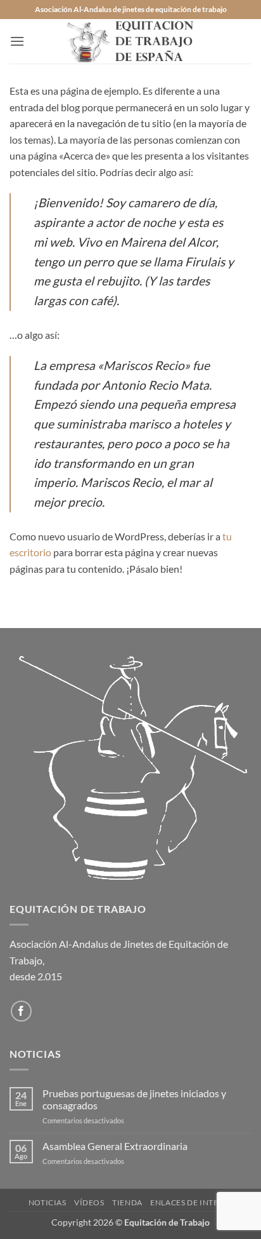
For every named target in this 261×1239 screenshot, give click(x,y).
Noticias (48, 1202)
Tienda (127, 1202)
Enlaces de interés (191, 1202)
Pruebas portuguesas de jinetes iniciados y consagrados (134, 1099)
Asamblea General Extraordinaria (115, 1146)
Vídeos (89, 1202)
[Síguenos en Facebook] (21, 1011)
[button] (17, 41)
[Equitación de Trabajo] (130, 41)
